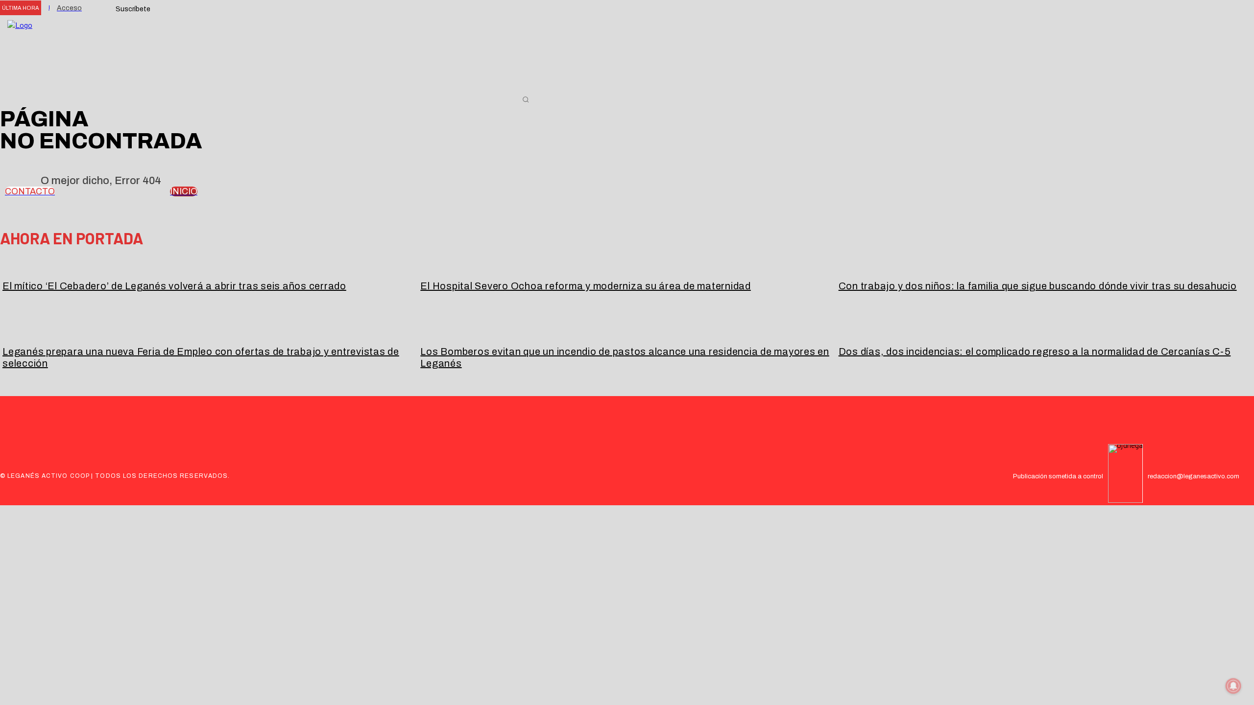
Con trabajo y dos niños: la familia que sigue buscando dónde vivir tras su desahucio (1038, 286)
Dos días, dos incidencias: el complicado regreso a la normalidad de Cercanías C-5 (1035, 351)
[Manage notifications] (1233, 686)
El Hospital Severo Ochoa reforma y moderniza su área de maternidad (585, 286)
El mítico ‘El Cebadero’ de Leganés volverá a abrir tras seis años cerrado (174, 286)
